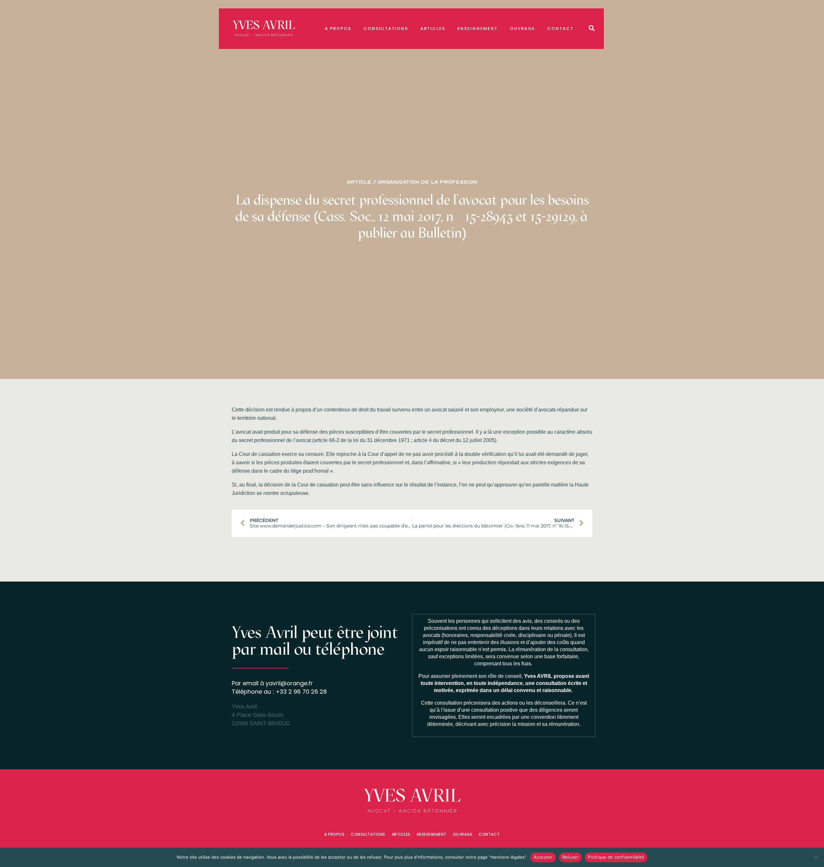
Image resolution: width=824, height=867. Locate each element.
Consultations (385, 28)
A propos (338, 28)
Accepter (543, 857)
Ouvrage (522, 28)
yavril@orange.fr (289, 683)
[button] (591, 28)
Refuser (570, 857)
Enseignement (477, 28)
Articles (432, 28)
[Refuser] (816, 857)
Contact (560, 28)
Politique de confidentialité (616, 857)
